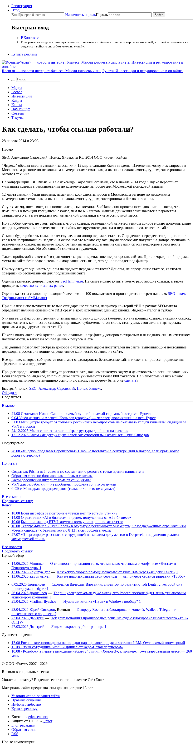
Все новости (12, 547)
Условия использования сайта (35, 696)
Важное (8, 405)
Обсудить (9, 393)
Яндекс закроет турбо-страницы (77, 627)
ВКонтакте (30, 38)
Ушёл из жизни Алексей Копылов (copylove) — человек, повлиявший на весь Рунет (83, 418)
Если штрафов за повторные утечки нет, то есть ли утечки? (69, 513)
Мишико (36, 563)
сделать (130, 380)
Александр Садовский (57, 388)
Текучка (17, 118)
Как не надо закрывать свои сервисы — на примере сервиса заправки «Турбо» (121, 576)
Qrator (47, 721)
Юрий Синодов (42, 609)
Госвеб (16, 92)
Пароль (86, 15)
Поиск (82, 388)
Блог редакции (23, 725)
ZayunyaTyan (39, 572)
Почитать (9, 463)
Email (15, 15)
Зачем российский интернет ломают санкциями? (51, 480)
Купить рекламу (24, 54)
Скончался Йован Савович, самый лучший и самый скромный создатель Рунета (81, 414)
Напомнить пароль (80, 15)
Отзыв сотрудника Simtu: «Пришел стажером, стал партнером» (67, 647)
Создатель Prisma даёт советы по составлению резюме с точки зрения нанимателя (77, 471)
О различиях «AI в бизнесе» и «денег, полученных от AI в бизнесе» (76, 517)
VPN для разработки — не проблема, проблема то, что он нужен (63, 484)
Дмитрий (36, 618)
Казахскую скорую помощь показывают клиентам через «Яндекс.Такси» (116, 572)
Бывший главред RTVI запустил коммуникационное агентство (72, 522)
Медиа (16, 88)
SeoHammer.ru (71, 281)
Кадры (16, 100)
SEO (33, 388)
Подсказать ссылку (17, 501)
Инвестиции (21, 96)
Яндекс (95, 388)
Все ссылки (11, 497)
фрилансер (36, 584)
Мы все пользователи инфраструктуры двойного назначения (69, 431)
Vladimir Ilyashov (43, 601)
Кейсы (16, 105)
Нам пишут (20, 109)
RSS (14, 734)
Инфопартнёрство (26, 704)
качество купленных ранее (41, 285)
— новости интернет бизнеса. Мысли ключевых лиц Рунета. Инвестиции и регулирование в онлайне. (92, 71)
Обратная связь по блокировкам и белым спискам (52, 476)
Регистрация (21, 6)
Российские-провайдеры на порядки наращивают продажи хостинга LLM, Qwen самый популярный (98, 643)
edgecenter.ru (38, 717)
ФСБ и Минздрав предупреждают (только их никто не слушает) (63, 489)
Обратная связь (23, 729)
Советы (17, 113)
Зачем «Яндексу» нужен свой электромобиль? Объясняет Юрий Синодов (80, 435)
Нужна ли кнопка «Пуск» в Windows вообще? (100, 601)
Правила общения (26, 700)
